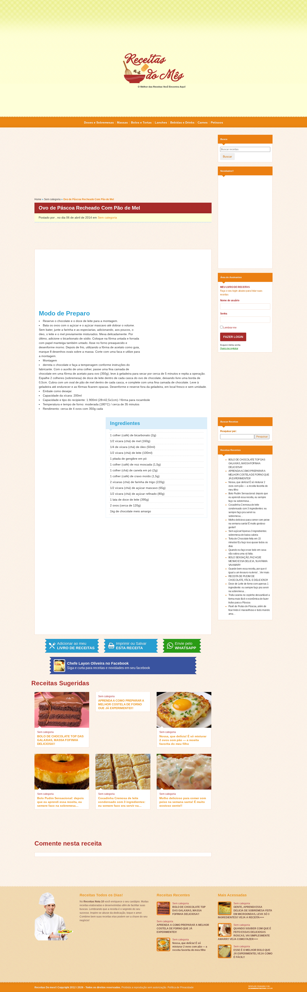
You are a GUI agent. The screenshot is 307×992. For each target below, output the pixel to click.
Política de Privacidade (180, 987)
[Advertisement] (153, 26)
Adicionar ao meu (76, 645)
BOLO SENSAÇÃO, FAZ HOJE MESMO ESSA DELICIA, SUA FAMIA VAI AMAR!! (247, 561)
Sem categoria (52, 199)
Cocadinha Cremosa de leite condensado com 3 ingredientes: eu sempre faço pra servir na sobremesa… (121, 801)
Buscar (227, 156)
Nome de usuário (229, 300)
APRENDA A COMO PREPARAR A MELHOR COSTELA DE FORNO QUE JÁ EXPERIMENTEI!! (121, 704)
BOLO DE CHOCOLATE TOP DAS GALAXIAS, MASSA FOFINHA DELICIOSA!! (60, 740)
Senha (223, 313)
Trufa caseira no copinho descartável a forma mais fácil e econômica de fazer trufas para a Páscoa (249, 599)
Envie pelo (185, 645)
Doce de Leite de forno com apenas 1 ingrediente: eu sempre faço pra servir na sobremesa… (248, 587)
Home (37, 199)
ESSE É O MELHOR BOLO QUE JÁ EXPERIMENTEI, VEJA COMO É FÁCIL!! (252, 954)
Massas (122, 122)
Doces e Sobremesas (99, 122)
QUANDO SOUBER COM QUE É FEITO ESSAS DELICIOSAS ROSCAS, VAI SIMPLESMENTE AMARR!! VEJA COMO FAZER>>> (244, 933)
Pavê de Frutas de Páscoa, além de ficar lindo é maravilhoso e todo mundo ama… (249, 610)
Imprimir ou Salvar (131, 645)
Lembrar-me (230, 327)
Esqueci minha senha (230, 345)
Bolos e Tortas (141, 122)
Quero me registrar (229, 348)
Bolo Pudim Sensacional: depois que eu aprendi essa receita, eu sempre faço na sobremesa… (60, 801)
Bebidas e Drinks (182, 122)
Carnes (203, 122)
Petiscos (217, 122)
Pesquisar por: (228, 431)
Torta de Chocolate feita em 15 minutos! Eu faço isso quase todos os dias (248, 542)
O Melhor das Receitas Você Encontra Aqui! (162, 86)
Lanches (161, 122)
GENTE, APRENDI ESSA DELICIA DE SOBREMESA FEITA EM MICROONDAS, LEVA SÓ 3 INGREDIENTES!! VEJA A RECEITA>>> (245, 912)
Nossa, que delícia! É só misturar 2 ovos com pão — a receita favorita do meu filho (182, 740)
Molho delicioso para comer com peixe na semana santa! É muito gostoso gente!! (182, 801)
